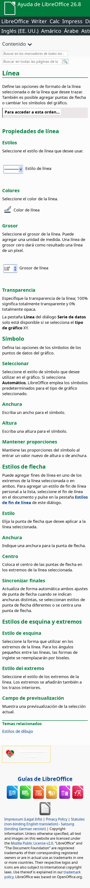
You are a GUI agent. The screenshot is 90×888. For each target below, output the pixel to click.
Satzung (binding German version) (39, 826)
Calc (55, 21)
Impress (72, 21)
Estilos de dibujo (17, 731)
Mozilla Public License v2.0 (32, 843)
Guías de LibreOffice (45, 778)
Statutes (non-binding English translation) (44, 821)
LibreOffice (15, 21)
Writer (39, 21)
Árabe (71, 30)
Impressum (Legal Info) (23, 819)
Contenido (14, 43)
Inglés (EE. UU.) (19, 30)
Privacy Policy (56, 819)
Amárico (51, 30)
